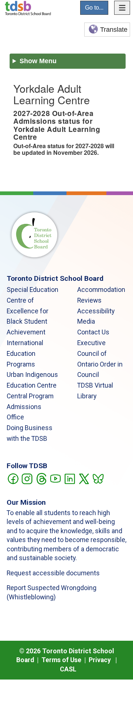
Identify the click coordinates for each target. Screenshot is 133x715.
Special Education (32, 289)
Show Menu (38, 61)
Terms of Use (61, 660)
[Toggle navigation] (122, 8)
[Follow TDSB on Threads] (41, 478)
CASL (68, 669)
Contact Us (93, 332)
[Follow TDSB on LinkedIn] (70, 478)
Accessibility (96, 311)
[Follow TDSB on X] (84, 478)
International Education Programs (25, 353)
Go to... (94, 7)
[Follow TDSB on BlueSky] (98, 478)
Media (86, 321)
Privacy (100, 660)
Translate (113, 29)
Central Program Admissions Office (30, 406)
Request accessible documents (53, 573)
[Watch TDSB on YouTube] (55, 478)
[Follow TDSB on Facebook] (13, 478)
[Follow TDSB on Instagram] (27, 478)
